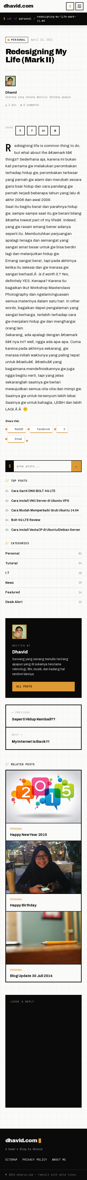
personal (25, 18)
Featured (12, 592)
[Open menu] (79, 6)
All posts (24, 686)
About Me (59, 1159)
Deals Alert (13, 602)
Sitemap (11, 1159)
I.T (7, 573)
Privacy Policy (35, 1159)
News (9, 582)
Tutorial (11, 563)
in (43, 130)
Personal (18, 39)
